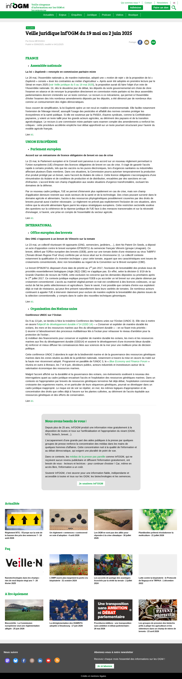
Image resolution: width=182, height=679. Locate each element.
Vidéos (119, 14)
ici (32, 134)
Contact (148, 3)
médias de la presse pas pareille (87, 456)
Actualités (48, 14)
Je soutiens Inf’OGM (91, 483)
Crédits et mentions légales (93, 676)
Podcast (106, 14)
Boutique (133, 14)
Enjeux (62, 14)
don (161, 7)
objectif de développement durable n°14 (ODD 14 (65, 324)
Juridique (92, 14)
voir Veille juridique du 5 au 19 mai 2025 (71, 84)
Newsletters (162, 3)
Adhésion (135, 7)
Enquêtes (76, 14)
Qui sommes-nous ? (130, 3)
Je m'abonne (104, 666)
